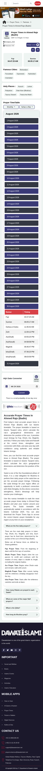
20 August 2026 (13, 242)
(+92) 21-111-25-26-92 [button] (12, 743)
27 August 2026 (13, 287)
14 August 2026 (13, 204)
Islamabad (8, 78)
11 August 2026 (13, 185)
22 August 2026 (13, 255)
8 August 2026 (12, 165)
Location (31, 44)
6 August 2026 (12, 153)
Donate (37, 3)
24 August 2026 (13, 268)
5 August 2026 (12, 146)
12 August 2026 (13, 191)
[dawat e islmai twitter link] (8, 650)
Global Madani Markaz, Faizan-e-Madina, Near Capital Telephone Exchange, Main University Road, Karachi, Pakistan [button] (23, 760)
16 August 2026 (13, 217)
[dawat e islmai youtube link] (12, 650)
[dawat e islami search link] (20, 3)
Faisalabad (9, 74)
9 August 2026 (12, 172)
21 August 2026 (13, 249)
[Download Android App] (26, 15)
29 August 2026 (13, 300)
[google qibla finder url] (21, 407)
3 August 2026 (12, 133)
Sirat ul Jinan (8, 701)
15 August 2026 (13, 210)
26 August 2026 (13, 281)
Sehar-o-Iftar (26, 107)
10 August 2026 (13, 178)
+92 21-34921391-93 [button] (12, 738)
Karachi (20, 86)
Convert (21, 393)
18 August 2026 (13, 229)
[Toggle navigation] (5, 3)
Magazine (7, 678)
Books (6, 669)
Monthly (10, 107)
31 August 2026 (13, 364)
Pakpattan (8, 90)
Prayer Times (14, 22)
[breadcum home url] (5, 22)
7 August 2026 (12, 159)
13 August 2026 (13, 197)
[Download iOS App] (36, 15)
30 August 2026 (13, 306)
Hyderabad (32, 74)
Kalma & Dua (8, 725)
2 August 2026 (12, 127)
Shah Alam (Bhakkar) (23, 90)
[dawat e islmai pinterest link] (20, 650)
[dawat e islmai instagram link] (16, 650)
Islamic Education (10, 688)
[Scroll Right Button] (38, 50)
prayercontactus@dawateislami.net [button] (17, 752)
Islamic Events (9, 674)
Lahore (29, 86)
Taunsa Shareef (10, 94)
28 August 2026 (13, 293)
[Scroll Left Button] (33, 50)
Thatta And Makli (26, 94)
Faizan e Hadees (9, 715)
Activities (7, 683)
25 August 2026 (13, 274)
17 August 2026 (13, 223)
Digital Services (9, 720)
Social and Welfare (10, 664)
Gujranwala (20, 74)
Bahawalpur (24, 70)
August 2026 (12, 114)
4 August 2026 (12, 140)
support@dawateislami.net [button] (14, 747)
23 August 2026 (13, 261)
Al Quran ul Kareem (10, 706)
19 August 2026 (13, 236)
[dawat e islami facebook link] (4, 650)
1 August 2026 (12, 121)
